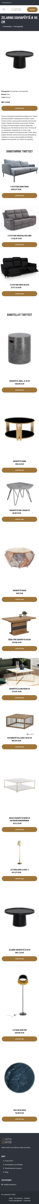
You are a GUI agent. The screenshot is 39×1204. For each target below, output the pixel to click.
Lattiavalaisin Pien (19, 1030)
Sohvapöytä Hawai (19, 461)
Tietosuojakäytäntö (15, 1201)
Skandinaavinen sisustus (13, 1168)
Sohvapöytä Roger (19, 590)
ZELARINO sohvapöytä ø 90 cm (19, 950)
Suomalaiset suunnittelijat (14, 1165)
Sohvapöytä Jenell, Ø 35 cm (19, 381)
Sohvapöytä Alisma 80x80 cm (19, 689)
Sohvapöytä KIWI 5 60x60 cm (19, 510)
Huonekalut (7, 26)
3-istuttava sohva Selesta (19, 285)
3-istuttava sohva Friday (19, 186)
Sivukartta (26, 1201)
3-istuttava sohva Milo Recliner (19, 235)
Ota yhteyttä (18, 1198)
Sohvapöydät (18, 26)
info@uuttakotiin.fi (6, 2)
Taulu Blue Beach (19, 1110)
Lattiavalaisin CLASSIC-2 (19, 869)
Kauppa (32, 9)
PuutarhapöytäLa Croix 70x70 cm (19, 738)
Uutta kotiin (9, 1161)
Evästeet (27, 1198)
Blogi (6, 1172)
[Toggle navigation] (3, 9)
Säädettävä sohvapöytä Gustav (19, 639)
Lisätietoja (19, 108)
